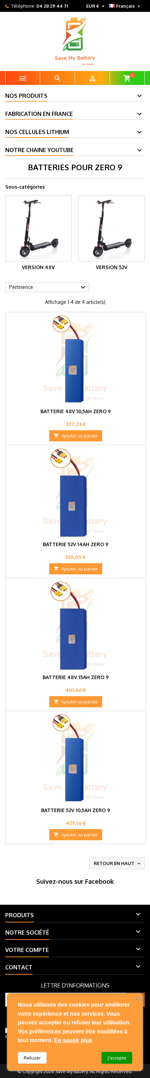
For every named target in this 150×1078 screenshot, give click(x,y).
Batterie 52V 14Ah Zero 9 (75, 544)
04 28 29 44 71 (52, 6)
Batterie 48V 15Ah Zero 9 (76, 677)
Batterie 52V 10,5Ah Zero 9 (75, 810)
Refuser (32, 1058)
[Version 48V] (38, 228)
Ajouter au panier (76, 436)
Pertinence (48, 287)
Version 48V (38, 267)
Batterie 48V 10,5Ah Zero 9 (75, 411)
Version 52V (111, 267)
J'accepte (116, 1058)
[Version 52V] (111, 228)
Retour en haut (118, 863)
